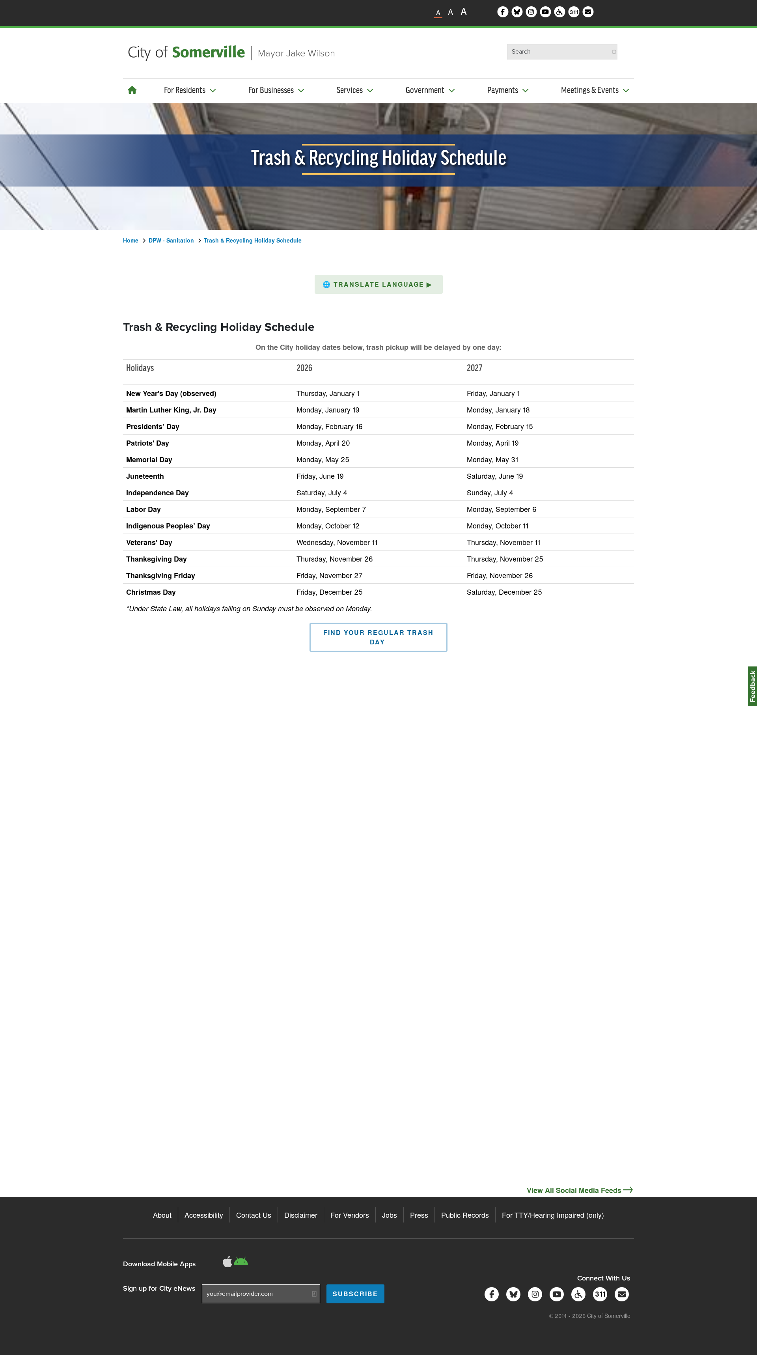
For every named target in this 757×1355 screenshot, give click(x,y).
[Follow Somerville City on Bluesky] (511, 1293)
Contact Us (253, 1214)
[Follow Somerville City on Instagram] (533, 1293)
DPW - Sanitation (171, 240)
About (162, 1214)
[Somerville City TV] (555, 1293)
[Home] (132, 89)
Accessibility (204, 1214)
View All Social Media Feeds (574, 1190)
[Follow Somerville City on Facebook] (490, 1293)
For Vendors (349, 1214)
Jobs (389, 1214)
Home (130, 240)
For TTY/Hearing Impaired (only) (553, 1214)
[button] (379, 284)
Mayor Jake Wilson (296, 53)
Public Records (465, 1214)
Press (419, 1214)
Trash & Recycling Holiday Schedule (253, 240)
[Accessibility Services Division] (577, 1293)
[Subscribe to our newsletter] (620, 1293)
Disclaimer (300, 1214)
